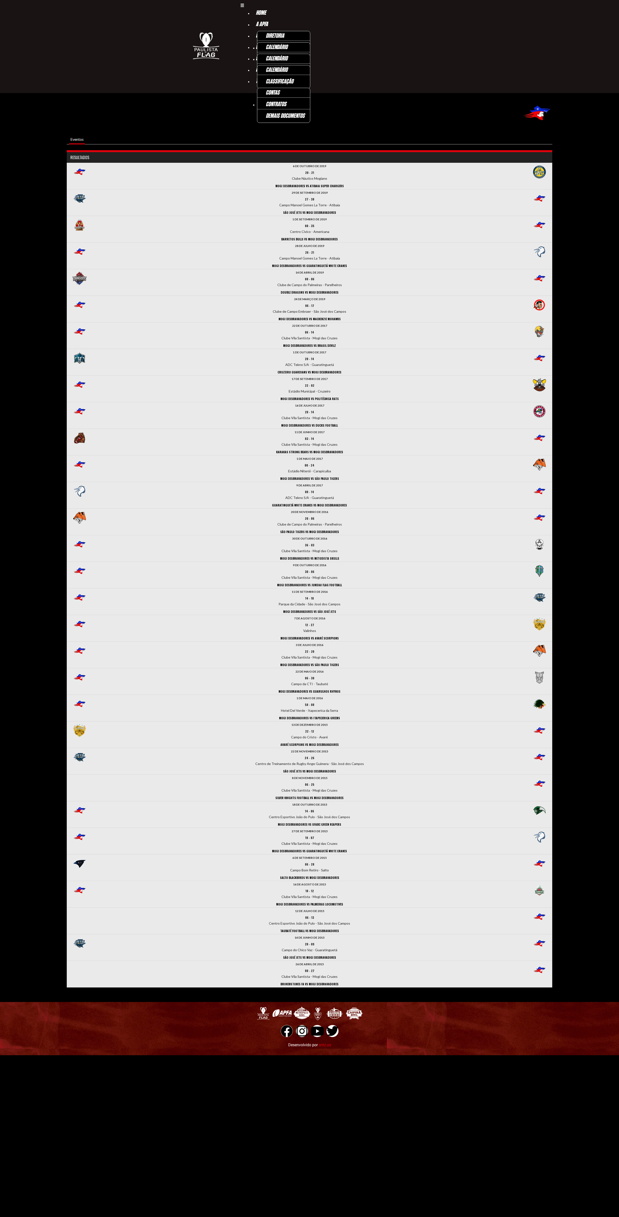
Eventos (77, 139)
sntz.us (325, 1045)
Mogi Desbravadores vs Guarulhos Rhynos (309, 691)
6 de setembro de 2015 (309, 858)
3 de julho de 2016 (309, 645)
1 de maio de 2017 (309, 458)
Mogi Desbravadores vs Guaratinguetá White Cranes (309, 266)
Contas (273, 92)
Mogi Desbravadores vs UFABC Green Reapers (309, 824)
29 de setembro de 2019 (310, 192)
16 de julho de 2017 (309, 405)
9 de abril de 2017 (309, 485)
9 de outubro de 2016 (309, 565)
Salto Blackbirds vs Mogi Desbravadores (309, 878)
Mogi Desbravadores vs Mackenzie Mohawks (310, 319)
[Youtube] (317, 1031)
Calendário (276, 47)
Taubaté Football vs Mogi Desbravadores (309, 931)
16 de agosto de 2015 (309, 884)
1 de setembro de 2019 (309, 219)
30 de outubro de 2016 (309, 538)
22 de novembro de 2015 (309, 751)
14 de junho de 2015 (309, 937)
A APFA (262, 24)
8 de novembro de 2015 (309, 778)
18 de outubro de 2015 (309, 804)
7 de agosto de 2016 (309, 618)
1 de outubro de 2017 (309, 352)
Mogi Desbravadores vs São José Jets (309, 611)
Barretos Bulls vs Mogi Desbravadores (309, 239)
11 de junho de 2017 (309, 432)
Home (261, 13)
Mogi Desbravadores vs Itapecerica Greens (309, 718)
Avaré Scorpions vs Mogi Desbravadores (309, 744)
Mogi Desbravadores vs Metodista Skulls (309, 558)
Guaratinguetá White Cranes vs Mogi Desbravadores (309, 505)
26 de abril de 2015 (309, 964)
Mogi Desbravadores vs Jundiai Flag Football (309, 585)
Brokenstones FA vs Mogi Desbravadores (309, 984)
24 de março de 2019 (309, 299)
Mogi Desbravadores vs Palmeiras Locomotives (309, 904)
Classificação (279, 81)
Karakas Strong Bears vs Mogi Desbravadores (309, 452)
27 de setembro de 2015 (310, 831)
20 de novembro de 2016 (309, 512)
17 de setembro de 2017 (310, 379)
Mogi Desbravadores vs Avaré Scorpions (309, 638)
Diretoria (275, 36)
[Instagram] (302, 1031)
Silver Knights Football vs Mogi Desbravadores (309, 798)
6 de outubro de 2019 (309, 166)
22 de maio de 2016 (309, 671)
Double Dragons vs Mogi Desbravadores (310, 292)
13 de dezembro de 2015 (309, 725)
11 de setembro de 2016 (310, 592)
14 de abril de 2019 (309, 272)
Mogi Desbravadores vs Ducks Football (309, 425)
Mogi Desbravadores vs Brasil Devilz (309, 345)
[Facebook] (287, 1031)
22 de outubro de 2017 (309, 325)
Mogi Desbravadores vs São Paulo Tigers (309, 478)
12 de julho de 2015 (309, 911)
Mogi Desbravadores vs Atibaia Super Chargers (309, 186)
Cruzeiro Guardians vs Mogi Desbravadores (309, 372)
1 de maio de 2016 (309, 698)
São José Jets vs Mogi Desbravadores (309, 212)
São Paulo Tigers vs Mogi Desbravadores (309, 532)
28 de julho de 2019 (309, 246)
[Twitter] (332, 1031)
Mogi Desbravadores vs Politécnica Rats (309, 399)
